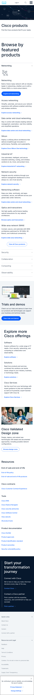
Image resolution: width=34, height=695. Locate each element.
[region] (17, 685)
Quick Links (5, 617)
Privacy (3, 656)
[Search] (25, 2)
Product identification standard (12, 541)
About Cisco (4, 621)
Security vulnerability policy (10, 549)
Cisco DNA (5, 501)
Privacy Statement (16, 687)
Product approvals (7, 537)
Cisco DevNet (6, 533)
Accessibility (5, 664)
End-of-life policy (7, 472)
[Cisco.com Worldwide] (4, 2)
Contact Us (4, 625)
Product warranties (8, 545)
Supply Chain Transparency (9, 672)
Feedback (4, 644)
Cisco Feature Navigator (9, 505)
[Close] (31, 679)
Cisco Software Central (9, 513)
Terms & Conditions (7, 652)
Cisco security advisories (10, 509)
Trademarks (4, 668)
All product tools (7, 521)
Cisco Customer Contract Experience (14, 489)
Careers (3, 629)
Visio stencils (6, 517)
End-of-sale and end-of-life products (14, 476)
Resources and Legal (8, 640)
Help (2, 648)
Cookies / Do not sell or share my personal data (15, 660)
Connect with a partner (8, 633)
